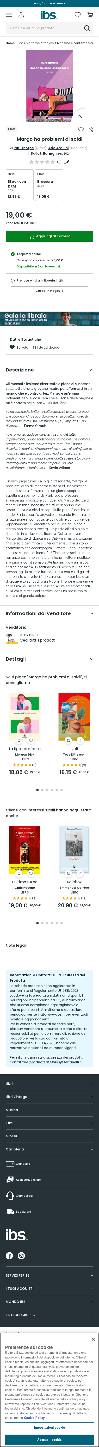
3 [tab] (47, 790)
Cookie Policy (34, 1417)
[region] (49, 1390)
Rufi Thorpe (24, 148)
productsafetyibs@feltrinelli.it (55, 1062)
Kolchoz (74, 882)
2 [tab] (52, 118)
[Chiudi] (93, 1339)
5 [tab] (57, 790)
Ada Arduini (58, 148)
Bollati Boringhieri (46, 153)
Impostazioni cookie (49, 1427)
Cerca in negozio (49, 290)
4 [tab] (52, 790)
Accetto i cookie (49, 1439)
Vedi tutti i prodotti (38, 640)
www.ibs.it (56, 1014)
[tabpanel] (49, 86)
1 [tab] (47, 118)
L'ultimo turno (24, 882)
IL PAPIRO (28, 223)
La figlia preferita (25, 749)
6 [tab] (61, 790)
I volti (74, 749)
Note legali (16, 945)
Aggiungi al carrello (53, 236)
